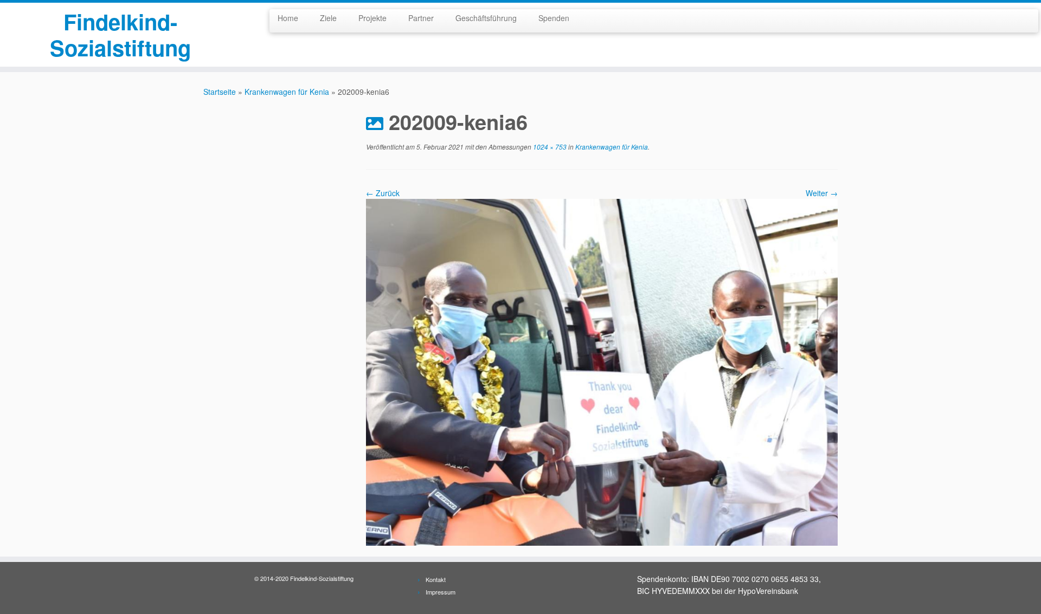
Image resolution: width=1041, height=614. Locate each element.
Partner (421, 17)
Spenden (553, 17)
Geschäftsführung (486, 17)
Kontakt (436, 579)
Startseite (219, 91)
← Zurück (383, 193)
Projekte (372, 17)
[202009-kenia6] (602, 371)
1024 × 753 (549, 146)
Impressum (440, 591)
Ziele (328, 17)
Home (288, 17)
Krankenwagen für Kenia (287, 91)
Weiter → (822, 193)
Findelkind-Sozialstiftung (120, 35)
